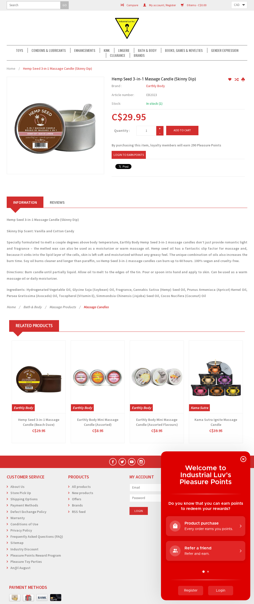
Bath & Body (147, 50)
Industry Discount (24, 549)
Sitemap (17, 542)
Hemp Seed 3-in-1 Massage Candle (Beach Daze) (38, 422)
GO (65, 5)
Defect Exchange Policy (28, 511)
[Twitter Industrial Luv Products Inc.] (122, 462)
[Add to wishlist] (230, 79)
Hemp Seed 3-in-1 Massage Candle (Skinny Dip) (57, 68)
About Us (17, 486)
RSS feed (79, 511)
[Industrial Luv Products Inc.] (127, 27)
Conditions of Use (24, 524)
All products (81, 486)
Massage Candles (96, 307)
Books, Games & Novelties (184, 50)
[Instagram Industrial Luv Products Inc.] (141, 462)
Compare (132, 5)
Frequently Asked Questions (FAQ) (36, 536)
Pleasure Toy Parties (26, 561)
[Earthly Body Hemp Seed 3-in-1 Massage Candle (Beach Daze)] (38, 377)
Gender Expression (224, 50)
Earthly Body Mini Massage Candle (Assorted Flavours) (157, 422)
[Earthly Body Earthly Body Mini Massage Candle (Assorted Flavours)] (157, 377)
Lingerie (123, 50)
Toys (19, 50)
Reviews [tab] (57, 202)
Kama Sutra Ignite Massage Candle (215, 422)
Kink (107, 50)
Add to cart (182, 130)
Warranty (17, 518)
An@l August (20, 568)
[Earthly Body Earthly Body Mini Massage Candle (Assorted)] (98, 377)
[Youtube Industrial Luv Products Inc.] (131, 462)
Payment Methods (24, 505)
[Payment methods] (14, 598)
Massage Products (62, 307)
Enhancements (84, 50)
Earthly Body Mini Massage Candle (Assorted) (97, 422)
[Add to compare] (237, 79)
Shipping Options (24, 499)
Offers (76, 499)
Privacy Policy (21, 530)
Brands (139, 55)
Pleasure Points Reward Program (35, 555)
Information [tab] (25, 202)
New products (82, 493)
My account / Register (162, 5)
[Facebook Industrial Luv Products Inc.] (113, 462)
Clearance (117, 55)
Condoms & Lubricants (49, 50)
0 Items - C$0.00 (196, 5)
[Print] (243, 79)
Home (11, 68)
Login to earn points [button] (129, 155)
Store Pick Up (20, 493)
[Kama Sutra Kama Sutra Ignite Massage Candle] (216, 377)
